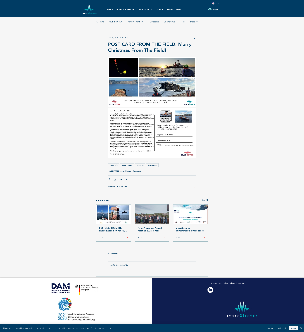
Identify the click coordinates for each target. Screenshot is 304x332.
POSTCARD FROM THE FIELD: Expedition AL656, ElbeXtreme (112, 229)
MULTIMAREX (115, 22)
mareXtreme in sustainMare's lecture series (190, 229)
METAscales (153, 22)
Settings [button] (270, 328)
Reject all (282, 328)
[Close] (301, 328)
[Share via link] (127, 179)
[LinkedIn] (210, 290)
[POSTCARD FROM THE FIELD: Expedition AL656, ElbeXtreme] (113, 214)
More (192, 22)
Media (182, 22)
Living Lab (114, 165)
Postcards (137, 171)
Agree (293, 328)
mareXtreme (126, 171)
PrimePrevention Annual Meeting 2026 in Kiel (150, 229)
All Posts (100, 22)
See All (205, 200)
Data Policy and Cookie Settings (231, 283)
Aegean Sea (152, 165)
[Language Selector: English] (215, 3)
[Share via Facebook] (109, 179)
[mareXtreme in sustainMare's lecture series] (190, 214)
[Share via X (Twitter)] (115, 179)
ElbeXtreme (169, 22)
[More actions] (194, 37)
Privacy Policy (105, 328)
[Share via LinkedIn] (121, 179)
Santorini (140, 165)
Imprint (214, 283)
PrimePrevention (135, 22)
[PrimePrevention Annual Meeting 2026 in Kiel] (152, 214)
